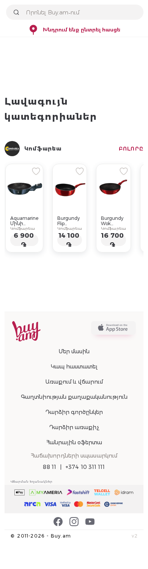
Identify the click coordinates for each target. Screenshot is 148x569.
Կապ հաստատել (74, 366)
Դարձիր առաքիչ (74, 427)
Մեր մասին (74, 351)
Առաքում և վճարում (74, 381)
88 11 (49, 467)
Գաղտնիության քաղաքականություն (74, 396)
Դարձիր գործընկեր (74, 412)
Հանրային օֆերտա (74, 442)
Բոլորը (131, 148)
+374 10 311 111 (85, 467)
